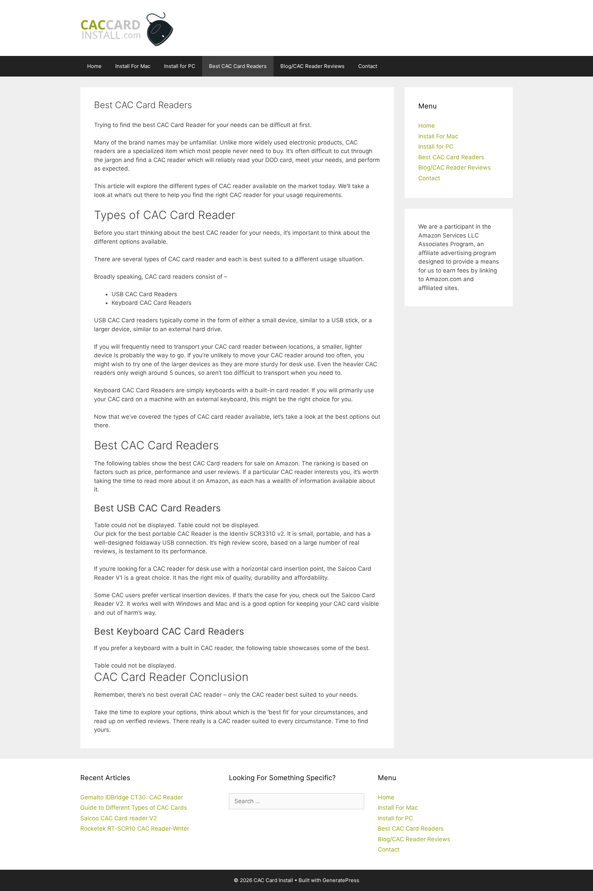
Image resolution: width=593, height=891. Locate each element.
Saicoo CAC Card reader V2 (118, 818)
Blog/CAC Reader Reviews (312, 66)
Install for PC (179, 66)
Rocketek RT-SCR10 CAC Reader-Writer (134, 828)
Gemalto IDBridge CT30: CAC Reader (131, 797)
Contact (367, 66)
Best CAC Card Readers (238, 66)
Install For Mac (132, 66)
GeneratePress (341, 880)
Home (94, 66)
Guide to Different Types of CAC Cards (133, 807)
